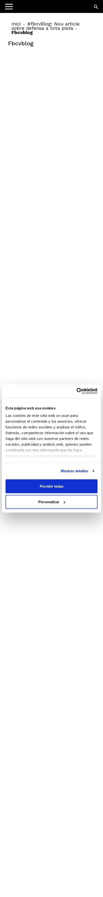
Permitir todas (51, 486)
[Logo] (33, 8)
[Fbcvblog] (44, 87)
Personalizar (48, 502)
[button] (96, 7)
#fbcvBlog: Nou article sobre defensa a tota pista (45, 26)
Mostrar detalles (74, 471)
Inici (16, 24)
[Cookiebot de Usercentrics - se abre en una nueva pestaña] (76, 391)
